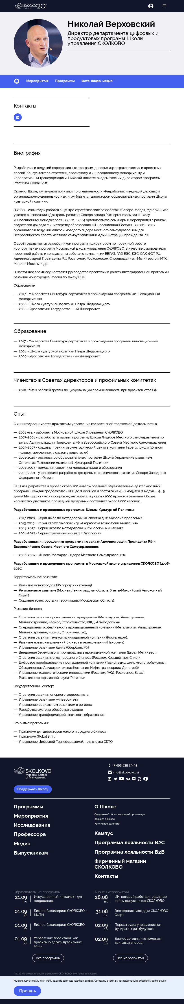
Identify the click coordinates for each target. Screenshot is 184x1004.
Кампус (103, 833)
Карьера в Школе (104, 819)
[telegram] (115, 779)
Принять (27, 991)
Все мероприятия (130, 958)
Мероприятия (37, 81)
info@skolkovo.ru (126, 772)
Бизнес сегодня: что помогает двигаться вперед (138, 941)
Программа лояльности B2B (129, 852)
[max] (109, 779)
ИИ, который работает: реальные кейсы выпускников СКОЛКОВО (141, 899)
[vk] (128, 779)
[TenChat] (145, 779)
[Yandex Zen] (134, 779)
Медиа (22, 843)
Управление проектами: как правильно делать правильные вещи (58, 942)
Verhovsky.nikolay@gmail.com (18, 117)
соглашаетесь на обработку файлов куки (142, 980)
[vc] (139, 779)
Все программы (48, 958)
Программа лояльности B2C (129, 842)
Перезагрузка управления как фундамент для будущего (138, 927)
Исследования (32, 825)
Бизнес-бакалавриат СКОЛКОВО (59, 925)
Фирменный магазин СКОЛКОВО (120, 864)
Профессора (30, 834)
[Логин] (153, 6)
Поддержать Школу (32, 789)
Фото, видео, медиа (97, 81)
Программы (65, 81)
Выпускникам (31, 853)
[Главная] (30, 6)
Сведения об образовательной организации (119, 814)
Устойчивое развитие (106, 823)
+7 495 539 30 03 (124, 765)
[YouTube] (121, 779)
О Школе (105, 807)
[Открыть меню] (164, 6)
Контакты (106, 876)
